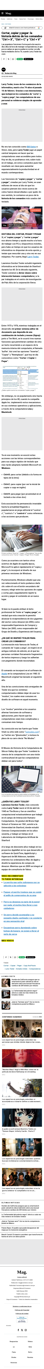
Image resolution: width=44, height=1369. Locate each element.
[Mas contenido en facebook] (18, 1330)
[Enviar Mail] (3, 73)
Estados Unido (21, 969)
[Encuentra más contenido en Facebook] (4, 59)
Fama (14, 1352)
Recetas (30, 1357)
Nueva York (22, 19)
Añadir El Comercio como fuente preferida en (22, 27)
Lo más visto (8, 976)
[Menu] (3, 13)
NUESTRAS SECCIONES (22, 1336)
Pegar (19, 966)
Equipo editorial (22, 1277)
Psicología (31, 19)
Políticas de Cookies (22, 1313)
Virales (13, 1357)
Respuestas (14, 1342)
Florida (3, 19)
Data (30, 1347)
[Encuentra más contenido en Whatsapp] (13, 59)
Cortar (6, 966)
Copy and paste (30, 966)
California (9, 19)
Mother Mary (39, 19)
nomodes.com (32, 732)
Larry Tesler (9, 969)
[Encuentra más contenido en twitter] (8, 59)
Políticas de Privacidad (22, 1310)
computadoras (35, 969)
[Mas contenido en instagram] (26, 1330)
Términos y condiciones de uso (22, 1306)
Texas (15, 19)
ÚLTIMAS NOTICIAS (11, 1203)
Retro (30, 1352)
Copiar (12, 966)
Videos (30, 1342)
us (14, 1347)
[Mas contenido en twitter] (22, 1330)
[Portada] (22, 1275)
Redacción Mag (10, 73)
